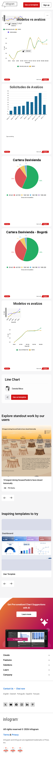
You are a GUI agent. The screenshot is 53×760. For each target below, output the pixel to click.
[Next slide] (11, 497)
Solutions (7, 665)
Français (36, 694)
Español (29, 694)
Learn (6, 670)
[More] (47, 15)
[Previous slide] (4, 497)
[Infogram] (9, 5)
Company (7, 674)
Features (7, 660)
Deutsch (13, 694)
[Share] (7, 397)
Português (21, 694)
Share (7, 79)
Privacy (15, 734)
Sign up (46, 5)
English (6, 694)
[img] (11, 112)
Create (6, 655)
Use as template (31, 5)
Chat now (20, 688)
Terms (6, 734)
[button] (9, 29)
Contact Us (8, 688)
